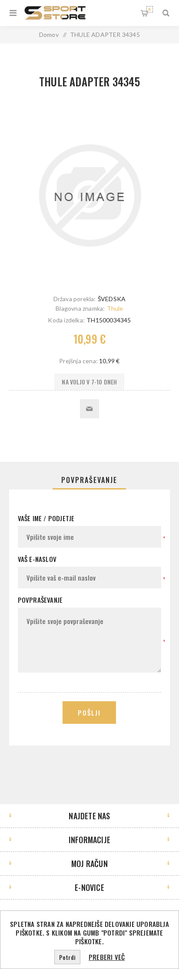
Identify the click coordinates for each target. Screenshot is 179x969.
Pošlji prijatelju (89, 408)
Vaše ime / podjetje (46, 518)
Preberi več (107, 957)
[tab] (89, 479)
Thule (115, 308)
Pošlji (89, 712)
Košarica (149, 9)
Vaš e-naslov (37, 559)
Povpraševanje (89, 480)
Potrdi (67, 957)
